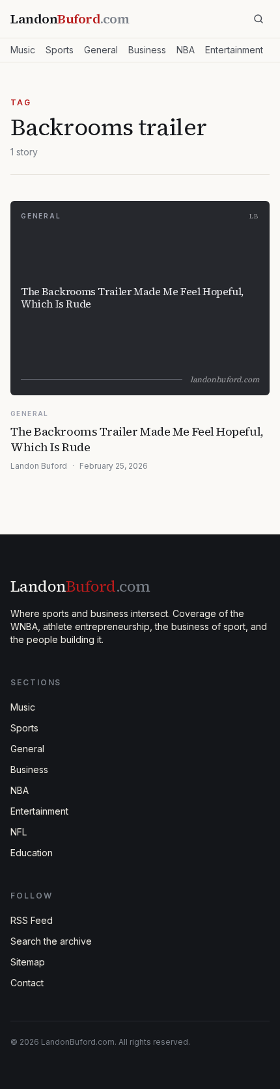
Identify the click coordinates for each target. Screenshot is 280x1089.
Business (147, 49)
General (101, 49)
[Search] (258, 19)
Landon (80, 586)
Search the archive (51, 941)
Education (31, 852)
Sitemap (27, 961)
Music (22, 49)
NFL (18, 831)
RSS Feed (31, 920)
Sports (60, 49)
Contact (27, 982)
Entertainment (234, 49)
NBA (185, 49)
